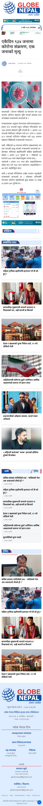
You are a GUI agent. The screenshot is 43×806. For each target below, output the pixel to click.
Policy (28, 795)
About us (5, 795)
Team (11, 795)
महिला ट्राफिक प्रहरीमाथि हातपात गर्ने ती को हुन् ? (21, 612)
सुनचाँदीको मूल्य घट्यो (12, 537)
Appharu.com (22, 804)
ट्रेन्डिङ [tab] (36, 471)
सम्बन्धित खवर (9, 242)
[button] (39, 27)
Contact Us (36, 795)
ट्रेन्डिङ (5, 551)
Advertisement (20, 795)
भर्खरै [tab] (6, 471)
